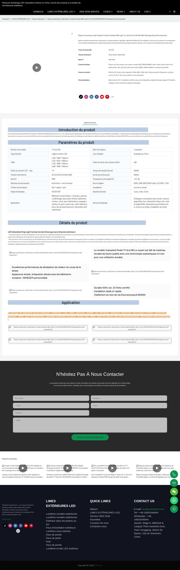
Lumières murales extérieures (61, 514)
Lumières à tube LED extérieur (62, 548)
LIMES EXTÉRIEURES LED (20, 19)
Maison (94, 509)
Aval (48, 541)
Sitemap (98, 565)
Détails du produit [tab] (90, 123)
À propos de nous (99, 523)
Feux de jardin (53, 538)
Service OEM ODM (100, 516)
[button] (150, 11)
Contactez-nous (98, 526)
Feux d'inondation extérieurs (61, 527)
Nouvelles (95, 519)
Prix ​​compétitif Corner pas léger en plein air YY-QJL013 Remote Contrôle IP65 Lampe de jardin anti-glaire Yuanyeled (111, 476)
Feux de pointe (54, 534)
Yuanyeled (5, 19)
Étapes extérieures (38, 19)
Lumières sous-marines (58, 531)
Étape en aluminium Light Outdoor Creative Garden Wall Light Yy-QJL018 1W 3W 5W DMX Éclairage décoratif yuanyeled (86, 19)
